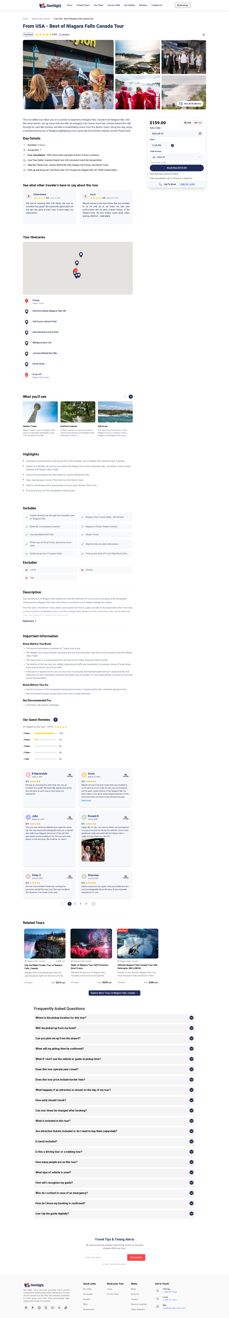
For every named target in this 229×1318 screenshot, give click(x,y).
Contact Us (156, 5)
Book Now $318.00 (177, 168)
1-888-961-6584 (187, 184)
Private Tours (83, 5)
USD (189, 123)
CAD (200, 123)
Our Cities (98, 5)
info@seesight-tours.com (174, 1308)
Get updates (136, 1257)
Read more (28, 621)
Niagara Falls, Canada (41, 19)
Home (25, 19)
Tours (69, 5)
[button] (79, 275)
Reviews (143, 5)
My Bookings (182, 5)
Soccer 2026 (114, 5)
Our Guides (129, 5)
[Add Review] (55, 720)
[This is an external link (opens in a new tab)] (25, 1307)
